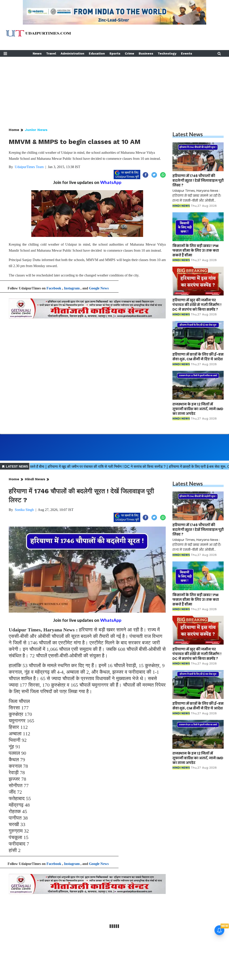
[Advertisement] (114, 88)
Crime (129, 53)
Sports (114, 53)
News (37, 53)
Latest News (187, 134)
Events (186, 53)
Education (97, 53)
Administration (72, 53)
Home (14, 130)
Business (146, 53)
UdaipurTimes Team (29, 167)
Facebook (54, 288)
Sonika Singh (24, 510)
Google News (99, 288)
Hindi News (35, 479)
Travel (51, 53)
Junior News (36, 130)
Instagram (72, 288)
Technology (167, 53)
